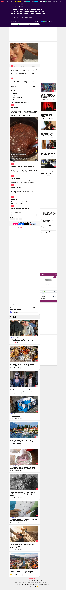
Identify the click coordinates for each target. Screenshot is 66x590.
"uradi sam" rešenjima (23, 71)
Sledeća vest (33, 214)
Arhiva (42, 584)
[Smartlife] (36, 582)
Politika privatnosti (46, 584)
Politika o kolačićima (38, 584)
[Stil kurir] (25, 582)
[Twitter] (46, 46)
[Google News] (53, 46)
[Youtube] (49, 46)
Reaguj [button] (12, 227)
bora (23, 69)
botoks (20, 218)
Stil (19, 6)
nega (17, 218)
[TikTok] (51, 46)
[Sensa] (40, 582)
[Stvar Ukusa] (49, 582)
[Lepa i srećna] (32, 582)
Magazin (16, 6)
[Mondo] (3, 1)
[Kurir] (16, 582)
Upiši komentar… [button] (16, 312)
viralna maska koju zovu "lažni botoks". (19, 78)
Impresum (21, 584)
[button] (37, 21)
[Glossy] (29, 582)
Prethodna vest (15, 214)
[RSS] (55, 46)
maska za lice (12, 218)
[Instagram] (44, 46)
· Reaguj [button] (44, 99)
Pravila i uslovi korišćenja (30, 584)
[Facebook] (42, 46)
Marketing (18, 584)
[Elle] (23, 582)
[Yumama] (44, 582)
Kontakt (25, 584)
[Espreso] (20, 582)
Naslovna (12, 6)
